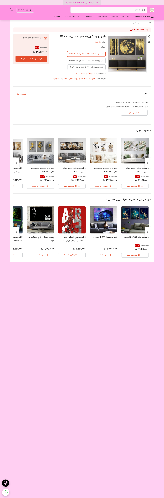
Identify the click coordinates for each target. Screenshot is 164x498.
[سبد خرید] (11, 9)
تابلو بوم (79, 78)
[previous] (148, 163)
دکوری (56, 78)
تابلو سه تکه (90, 78)
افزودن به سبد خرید (29, 58)
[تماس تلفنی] (5, 483)
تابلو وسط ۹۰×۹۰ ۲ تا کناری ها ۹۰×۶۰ (86, 67)
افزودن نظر (21, 94)
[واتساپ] (5, 492)
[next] (16, 163)
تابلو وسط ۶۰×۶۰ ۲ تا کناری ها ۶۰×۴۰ (86, 53)
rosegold (148, 23)
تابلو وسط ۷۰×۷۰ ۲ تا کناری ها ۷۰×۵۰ (86, 60)
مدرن (70, 78)
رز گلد (98, 42)
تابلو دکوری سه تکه (133, 23)
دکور (64, 78)
